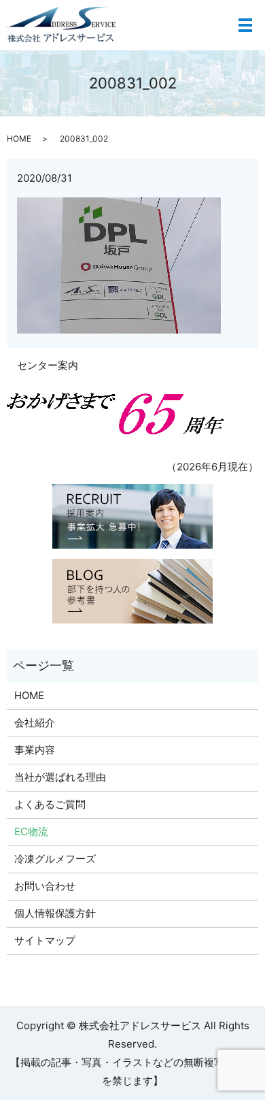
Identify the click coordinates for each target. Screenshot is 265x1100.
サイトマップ (44, 940)
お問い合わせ (44, 885)
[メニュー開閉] (245, 25)
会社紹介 (34, 722)
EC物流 (31, 831)
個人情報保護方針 (55, 913)
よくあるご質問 (50, 804)
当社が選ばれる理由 (60, 777)
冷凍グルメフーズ (55, 858)
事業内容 (34, 749)
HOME (19, 138)
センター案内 (47, 365)
